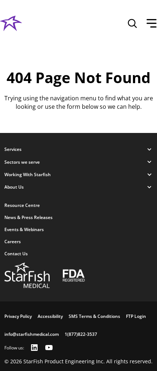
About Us (14, 187)
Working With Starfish (27, 174)
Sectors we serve (22, 162)
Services (13, 149)
